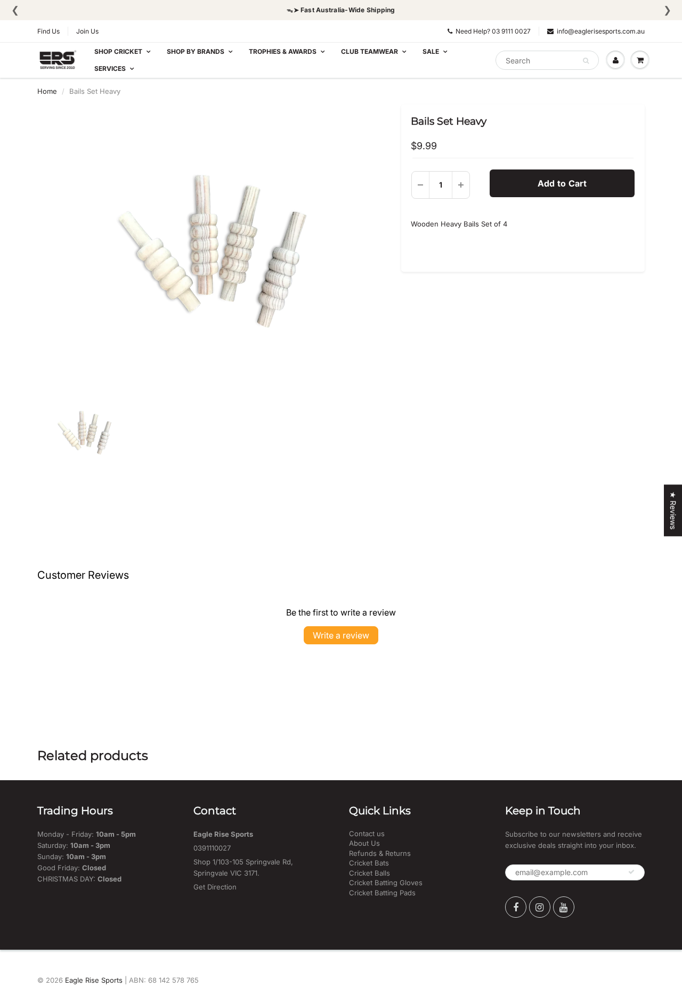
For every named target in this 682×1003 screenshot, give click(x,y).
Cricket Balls (369, 873)
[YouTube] (563, 907)
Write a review (341, 635)
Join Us (87, 31)
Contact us (367, 833)
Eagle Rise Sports (94, 980)
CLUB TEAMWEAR (369, 51)
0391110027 (212, 848)
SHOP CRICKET (118, 51)
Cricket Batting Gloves (386, 882)
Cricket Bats (369, 863)
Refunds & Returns (380, 853)
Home (47, 91)
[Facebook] (515, 907)
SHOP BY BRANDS (195, 51)
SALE (431, 51)
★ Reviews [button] (673, 510)
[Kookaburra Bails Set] (211, 250)
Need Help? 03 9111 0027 (493, 31)
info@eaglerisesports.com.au (601, 31)
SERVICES (110, 68)
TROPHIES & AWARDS (282, 51)
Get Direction (215, 887)
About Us (364, 843)
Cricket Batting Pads (382, 892)
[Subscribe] (631, 871)
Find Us (48, 31)
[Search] (585, 60)
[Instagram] (539, 907)
